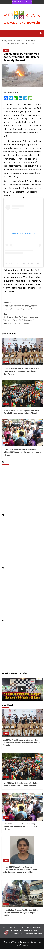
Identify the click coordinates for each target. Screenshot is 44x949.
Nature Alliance (30, 930)
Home (4, 927)
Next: (20, 319)
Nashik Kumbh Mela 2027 (22, 2)
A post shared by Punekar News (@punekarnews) (25, 263)
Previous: (20, 305)
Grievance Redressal (33, 933)
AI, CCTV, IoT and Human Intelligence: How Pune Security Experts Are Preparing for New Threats (21, 371)
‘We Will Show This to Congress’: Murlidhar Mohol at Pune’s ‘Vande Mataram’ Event (21, 411)
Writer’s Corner (33, 927)
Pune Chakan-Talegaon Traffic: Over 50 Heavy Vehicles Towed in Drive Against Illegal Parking (21, 913)
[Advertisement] (22, 488)
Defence (21, 927)
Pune (6, 50)
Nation (12, 927)
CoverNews (36, 942)
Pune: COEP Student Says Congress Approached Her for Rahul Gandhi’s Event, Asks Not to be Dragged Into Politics (20, 869)
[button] (4, 33)
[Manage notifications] (6, 933)
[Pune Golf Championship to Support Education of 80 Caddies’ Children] (22, 689)
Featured (18, 930)
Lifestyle (8, 930)
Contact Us (17, 933)
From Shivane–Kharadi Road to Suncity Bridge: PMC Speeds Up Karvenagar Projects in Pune (22, 452)
